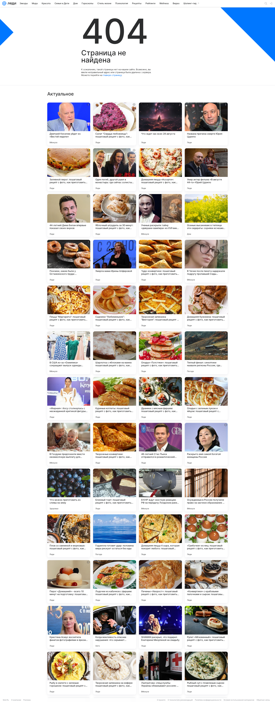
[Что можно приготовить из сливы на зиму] (68, 490)
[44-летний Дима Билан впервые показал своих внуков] (68, 215)
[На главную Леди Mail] (11, 3)
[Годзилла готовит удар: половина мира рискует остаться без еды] (114, 535)
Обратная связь (263, 700)
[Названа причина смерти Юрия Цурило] (206, 124)
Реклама (27, 700)
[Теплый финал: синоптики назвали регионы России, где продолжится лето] (206, 352)
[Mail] (4, 3)
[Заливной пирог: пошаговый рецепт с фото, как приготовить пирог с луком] (68, 169)
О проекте (161, 700)
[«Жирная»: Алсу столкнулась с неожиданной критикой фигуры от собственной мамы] (68, 398)
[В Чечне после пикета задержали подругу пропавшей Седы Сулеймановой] (206, 261)
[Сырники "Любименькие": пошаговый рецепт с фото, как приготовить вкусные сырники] (114, 307)
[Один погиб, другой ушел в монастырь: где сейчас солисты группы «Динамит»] (114, 169)
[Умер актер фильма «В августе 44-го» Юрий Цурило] (206, 169)
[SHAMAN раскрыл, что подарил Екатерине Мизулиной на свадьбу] (160, 627)
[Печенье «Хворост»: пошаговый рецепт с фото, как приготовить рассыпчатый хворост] (160, 581)
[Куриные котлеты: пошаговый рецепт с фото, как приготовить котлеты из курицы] (114, 398)
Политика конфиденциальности (208, 700)
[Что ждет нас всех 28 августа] (160, 124)
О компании (16, 700)
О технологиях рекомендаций (180, 700)
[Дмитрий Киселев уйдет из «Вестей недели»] (68, 124)
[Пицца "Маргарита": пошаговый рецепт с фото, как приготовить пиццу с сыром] (68, 307)
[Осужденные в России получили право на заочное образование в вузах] (206, 490)
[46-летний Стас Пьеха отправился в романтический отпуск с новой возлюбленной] (160, 444)
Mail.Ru (6, 700)
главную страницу (112, 75)
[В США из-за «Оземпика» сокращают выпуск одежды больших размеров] (68, 352)
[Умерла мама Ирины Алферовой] (114, 261)
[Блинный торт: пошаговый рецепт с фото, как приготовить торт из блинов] (114, 490)
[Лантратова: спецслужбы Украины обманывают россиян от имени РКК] (160, 673)
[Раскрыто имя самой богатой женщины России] (206, 444)
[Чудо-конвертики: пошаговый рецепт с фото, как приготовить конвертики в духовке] (160, 261)
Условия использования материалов (239, 700)
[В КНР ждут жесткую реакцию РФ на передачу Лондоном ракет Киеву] (160, 490)
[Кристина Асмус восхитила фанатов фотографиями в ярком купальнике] (68, 627)
